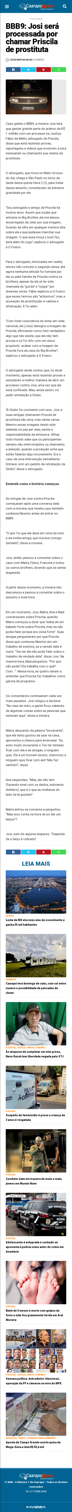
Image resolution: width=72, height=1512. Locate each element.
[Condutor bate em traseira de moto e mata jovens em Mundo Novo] (36, 1150)
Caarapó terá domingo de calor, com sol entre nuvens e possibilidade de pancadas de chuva (36, 988)
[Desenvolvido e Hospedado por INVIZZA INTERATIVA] (36, 1507)
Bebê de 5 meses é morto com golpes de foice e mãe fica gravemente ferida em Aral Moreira (34, 1315)
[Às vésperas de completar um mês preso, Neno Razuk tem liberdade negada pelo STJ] (36, 1023)
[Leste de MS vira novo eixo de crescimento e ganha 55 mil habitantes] (36, 892)
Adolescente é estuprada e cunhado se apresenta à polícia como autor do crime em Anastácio (35, 1247)
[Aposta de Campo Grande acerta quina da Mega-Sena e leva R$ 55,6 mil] (36, 1414)
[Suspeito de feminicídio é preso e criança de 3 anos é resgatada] (36, 1087)
